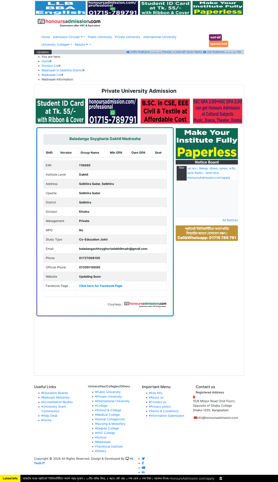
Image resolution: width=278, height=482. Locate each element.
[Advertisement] (209, 270)
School (101, 437)
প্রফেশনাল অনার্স (218, 44)
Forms (47, 420)
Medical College (108, 415)
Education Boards (55, 393)
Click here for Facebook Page (100, 286)
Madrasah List (52, 75)
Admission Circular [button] (67, 37)
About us (157, 397)
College (102, 405)
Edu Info (156, 393)
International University (159, 37)
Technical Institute (110, 446)
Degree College (108, 428)
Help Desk (50, 415)
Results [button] (80, 44)
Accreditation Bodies (58, 402)
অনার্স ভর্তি (215, 37)
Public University (100, 37)
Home (45, 37)
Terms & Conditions (165, 411)
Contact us (158, 402)
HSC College (106, 433)
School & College (109, 410)
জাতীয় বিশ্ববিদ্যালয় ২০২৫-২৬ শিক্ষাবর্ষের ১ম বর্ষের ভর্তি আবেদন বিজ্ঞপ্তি (159, 52)
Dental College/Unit (111, 419)
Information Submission (167, 415)
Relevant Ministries (56, 397)
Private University (127, 37)
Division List (50, 66)
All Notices (230, 220)
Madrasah (104, 442)
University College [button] (54, 44)
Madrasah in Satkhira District (62, 70)
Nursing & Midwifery (111, 424)
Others (101, 451)
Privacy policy (161, 406)
